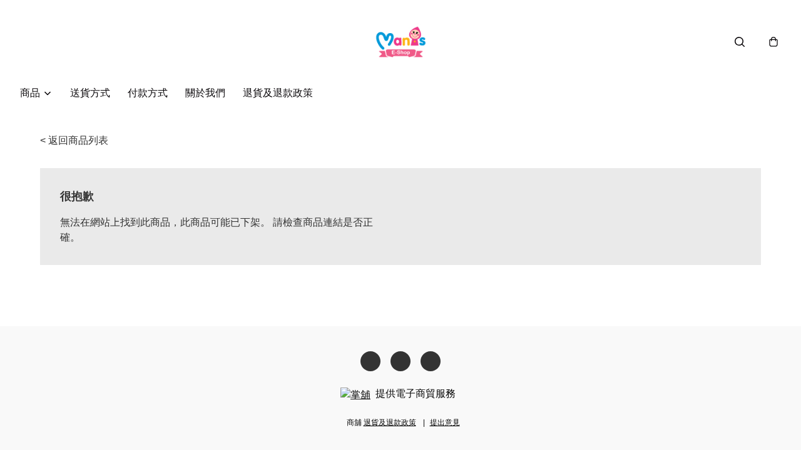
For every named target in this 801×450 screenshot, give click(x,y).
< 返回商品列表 (74, 140)
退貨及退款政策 (278, 93)
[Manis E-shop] (400, 41)
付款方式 (148, 93)
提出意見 (445, 422)
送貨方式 (90, 93)
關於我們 (205, 93)
